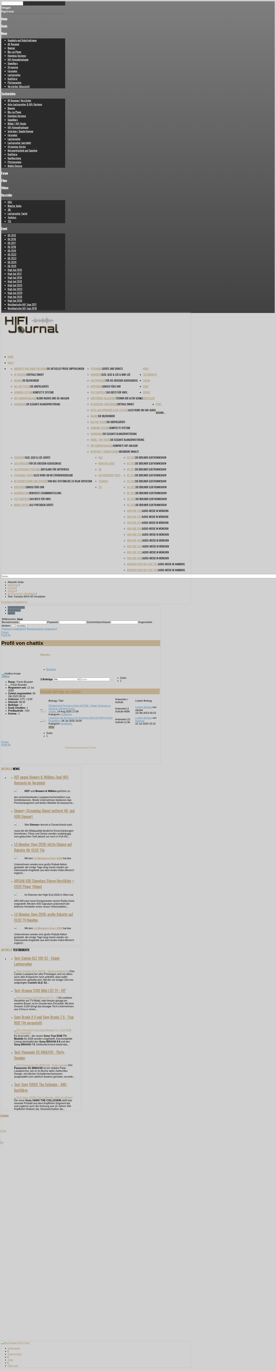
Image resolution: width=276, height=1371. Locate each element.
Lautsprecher (14, 75)
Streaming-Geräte (17, 147)
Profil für (6, 635)
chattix (52, 711)
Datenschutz (15, 1354)
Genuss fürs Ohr (111, 386)
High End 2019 (15, 281)
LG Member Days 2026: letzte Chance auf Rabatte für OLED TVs (43, 847)
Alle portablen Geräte (41, 505)
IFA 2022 (12, 254)
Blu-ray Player (14, 52)
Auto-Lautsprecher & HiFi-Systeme (25, 104)
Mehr (51, 727)
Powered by (72, 747)
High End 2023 (15, 289)
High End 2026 (15, 301)
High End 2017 (15, 274)
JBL (9, 210)
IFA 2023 (12, 258)
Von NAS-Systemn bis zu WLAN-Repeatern (70, 481)
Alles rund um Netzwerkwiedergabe (53, 475)
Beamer (11, 48)
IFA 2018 (12, 247)
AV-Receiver (13, 44)
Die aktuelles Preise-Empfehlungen (65, 369)
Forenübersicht (16, 607)
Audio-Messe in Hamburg (171, 564)
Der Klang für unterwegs (55, 469)
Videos (4, 187)
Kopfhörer (13, 79)
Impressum (14, 1348)
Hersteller (6, 195)
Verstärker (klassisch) (19, 86)
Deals (4, 26)
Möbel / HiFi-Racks (17, 124)
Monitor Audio (14, 206)
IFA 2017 (12, 243)
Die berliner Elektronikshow (150, 457)
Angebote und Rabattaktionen (22, 40)
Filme (4, 180)
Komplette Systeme (43, 392)
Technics (12, 217)
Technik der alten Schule (129, 398)
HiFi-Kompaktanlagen (18, 59)
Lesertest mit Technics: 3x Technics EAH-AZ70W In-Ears (81, 718)
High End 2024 (15, 293)
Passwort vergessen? (14, 629)
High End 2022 (15, 285)
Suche (11, 613)
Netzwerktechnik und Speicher (23, 150)
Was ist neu (14, 610)
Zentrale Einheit (35, 375)
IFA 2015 (12, 235)
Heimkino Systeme (17, 56)
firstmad (139, 720)
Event (4, 228)
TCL (9, 221)
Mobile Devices (15, 166)
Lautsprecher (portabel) (19, 143)
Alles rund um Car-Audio (142, 410)
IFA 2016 (12, 239)
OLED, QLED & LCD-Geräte (37, 457)
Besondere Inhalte (129, 452)
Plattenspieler (15, 83)
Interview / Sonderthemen (20, 131)
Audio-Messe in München (155, 511)
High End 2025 (15, 297)
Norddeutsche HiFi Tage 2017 (22, 304)
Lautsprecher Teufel (17, 213)
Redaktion (54, 720)
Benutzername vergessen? (42, 629)
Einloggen (7, 602)
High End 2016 (15, 270)
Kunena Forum (87, 747)
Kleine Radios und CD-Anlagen (53, 398)
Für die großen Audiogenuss (122, 380)
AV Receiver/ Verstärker (19, 100)
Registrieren (20, 602)
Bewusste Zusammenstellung (45, 493)
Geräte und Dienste (112, 369)
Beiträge (51, 669)
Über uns (13, 1365)
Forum (4, 173)
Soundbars (13, 63)
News (4, 33)
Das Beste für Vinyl (116, 392)
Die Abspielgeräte (39, 386)
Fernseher (12, 71)
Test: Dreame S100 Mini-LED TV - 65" (40, 990)
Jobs (10, 1360)
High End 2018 (15, 278)
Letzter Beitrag (143, 707)
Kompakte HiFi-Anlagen (125, 446)
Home (4, 18)
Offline (6, 676)
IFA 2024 (12, 262)
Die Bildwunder (30, 380)
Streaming (13, 67)
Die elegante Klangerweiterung (43, 404)
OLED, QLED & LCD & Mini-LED (115, 375)
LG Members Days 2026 (48, 858)
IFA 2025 (12, 266)
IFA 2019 (12, 251)
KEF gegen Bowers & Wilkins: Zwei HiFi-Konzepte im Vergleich (41, 780)
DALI (10, 202)
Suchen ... (161, 413)
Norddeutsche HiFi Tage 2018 (22, 308)
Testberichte (8, 93)
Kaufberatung (14, 158)
